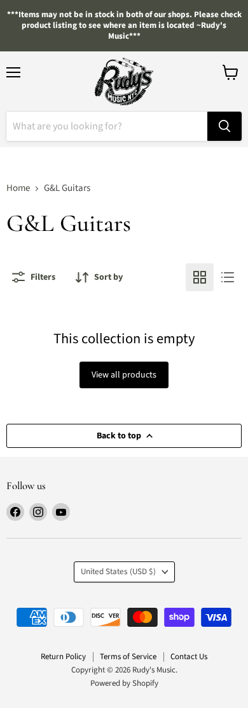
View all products (124, 375)
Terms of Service (128, 656)
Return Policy (63, 656)
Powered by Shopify (124, 683)
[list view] (228, 277)
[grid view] (200, 277)
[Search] (224, 126)
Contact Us (188, 656)
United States (118, 571)
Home (18, 188)
